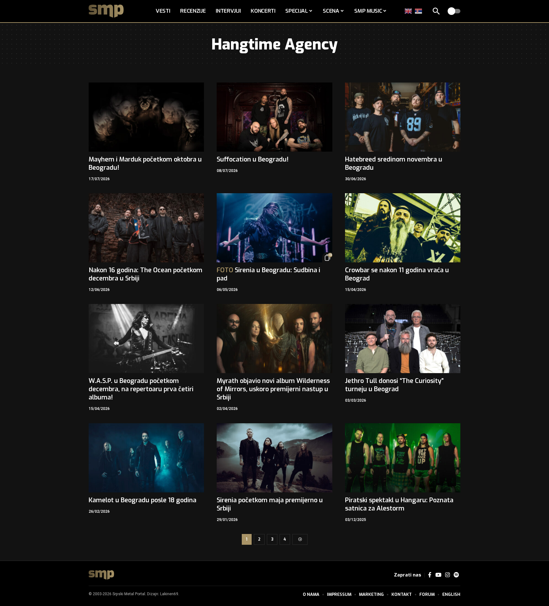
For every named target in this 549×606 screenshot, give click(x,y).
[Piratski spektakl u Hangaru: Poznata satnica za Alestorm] (402, 457)
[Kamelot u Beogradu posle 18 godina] (146, 457)
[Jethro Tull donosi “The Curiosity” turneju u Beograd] (402, 338)
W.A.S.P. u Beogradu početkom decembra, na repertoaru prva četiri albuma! (141, 389)
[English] (408, 11)
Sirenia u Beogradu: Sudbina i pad (268, 274)
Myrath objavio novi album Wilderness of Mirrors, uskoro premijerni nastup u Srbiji (273, 389)
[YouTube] (438, 575)
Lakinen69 (169, 594)
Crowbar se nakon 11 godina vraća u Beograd (397, 274)
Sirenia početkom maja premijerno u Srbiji (270, 504)
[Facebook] (429, 575)
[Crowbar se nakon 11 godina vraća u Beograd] (402, 227)
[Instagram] (447, 575)
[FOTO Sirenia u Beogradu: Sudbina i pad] (274, 227)
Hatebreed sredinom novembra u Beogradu (393, 163)
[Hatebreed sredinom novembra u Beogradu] (402, 117)
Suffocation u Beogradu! (252, 159)
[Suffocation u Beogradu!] (274, 117)
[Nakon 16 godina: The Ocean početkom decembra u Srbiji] (146, 227)
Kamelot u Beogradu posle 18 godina (142, 500)
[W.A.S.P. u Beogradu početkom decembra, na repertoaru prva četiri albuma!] (146, 338)
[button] (436, 11)
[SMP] (101, 575)
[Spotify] (456, 575)
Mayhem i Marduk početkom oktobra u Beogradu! (145, 163)
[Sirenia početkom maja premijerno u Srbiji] (274, 457)
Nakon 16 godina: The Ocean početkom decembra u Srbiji (145, 274)
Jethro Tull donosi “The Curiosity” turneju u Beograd (394, 385)
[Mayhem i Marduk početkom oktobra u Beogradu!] (146, 117)
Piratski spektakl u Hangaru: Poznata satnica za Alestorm (399, 504)
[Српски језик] (419, 11)
